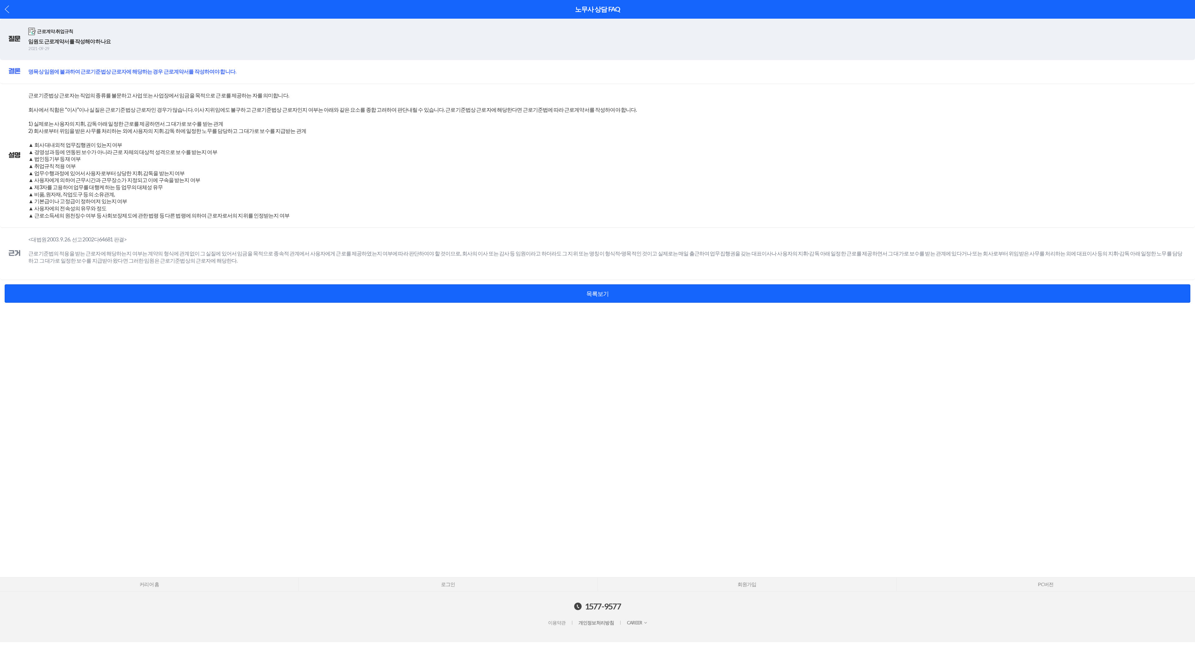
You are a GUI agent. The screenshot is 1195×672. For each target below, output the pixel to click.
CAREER (634, 622)
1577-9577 (603, 606)
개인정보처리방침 (596, 622)
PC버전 (1045, 584)
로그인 (448, 584)
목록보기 (597, 293)
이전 (7, 9)
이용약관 (557, 622)
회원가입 (747, 584)
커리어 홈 (149, 584)
